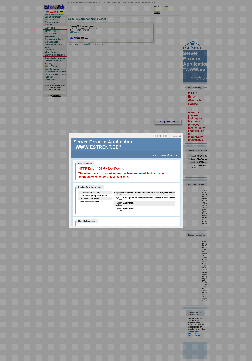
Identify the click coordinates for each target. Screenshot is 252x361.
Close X (177, 136)
